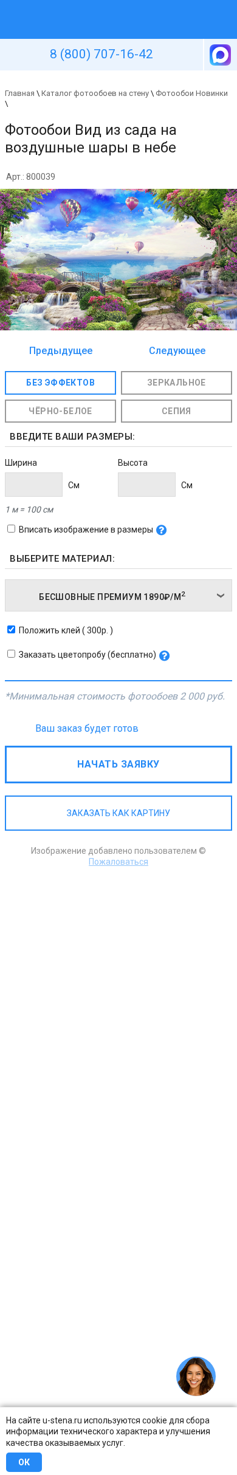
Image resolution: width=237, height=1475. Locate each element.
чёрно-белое (60, 411)
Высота (133, 463)
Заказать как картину (118, 813)
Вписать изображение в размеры (86, 529)
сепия (176, 411)
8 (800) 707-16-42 (101, 54)
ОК (24, 1462)
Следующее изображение (173, 351)
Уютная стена (90, 5)
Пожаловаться (118, 862)
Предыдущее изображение (60, 351)
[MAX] (219, 54)
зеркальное (176, 382)
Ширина (21, 463)
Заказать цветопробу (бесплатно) (87, 654)
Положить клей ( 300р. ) (66, 630)
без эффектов (60, 382)
